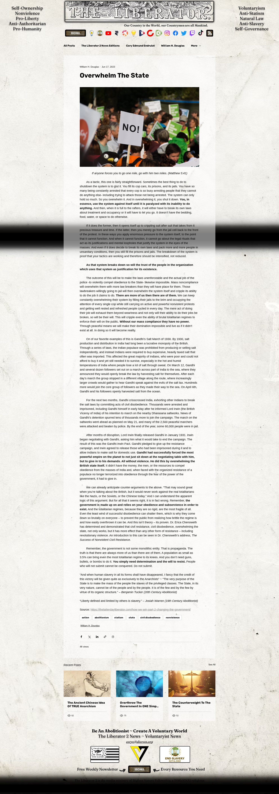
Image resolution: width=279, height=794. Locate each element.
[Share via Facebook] (81, 636)
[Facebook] (175, 33)
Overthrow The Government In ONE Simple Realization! (139, 704)
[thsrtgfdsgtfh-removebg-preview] (91, 33)
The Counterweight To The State (191, 704)
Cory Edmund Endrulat (140, 45)
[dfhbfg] (150, 33)
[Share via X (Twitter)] (89, 636)
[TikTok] (200, 33)
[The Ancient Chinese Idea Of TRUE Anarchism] (87, 684)
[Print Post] (112, 636)
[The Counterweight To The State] (191, 684)
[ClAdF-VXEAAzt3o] (133, 33)
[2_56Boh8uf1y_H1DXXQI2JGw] (116, 33)
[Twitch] (192, 33)
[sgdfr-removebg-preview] (142, 33)
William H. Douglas (173, 45)
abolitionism (102, 617)
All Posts (69, 45)
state (132, 617)
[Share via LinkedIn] (97, 636)
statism (118, 617)
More (194, 45)
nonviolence (173, 617)
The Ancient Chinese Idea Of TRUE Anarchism (86, 704)
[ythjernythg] (100, 33)
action (85, 617)
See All (211, 664)
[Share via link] (105, 636)
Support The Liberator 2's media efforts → (139, 788)
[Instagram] (167, 33)
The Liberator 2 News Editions (100, 45)
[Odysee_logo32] (125, 33)
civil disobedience (150, 617)
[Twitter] (184, 33)
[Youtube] (108, 33)
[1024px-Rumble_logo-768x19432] (158, 33)
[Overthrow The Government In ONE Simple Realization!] (139, 684)
